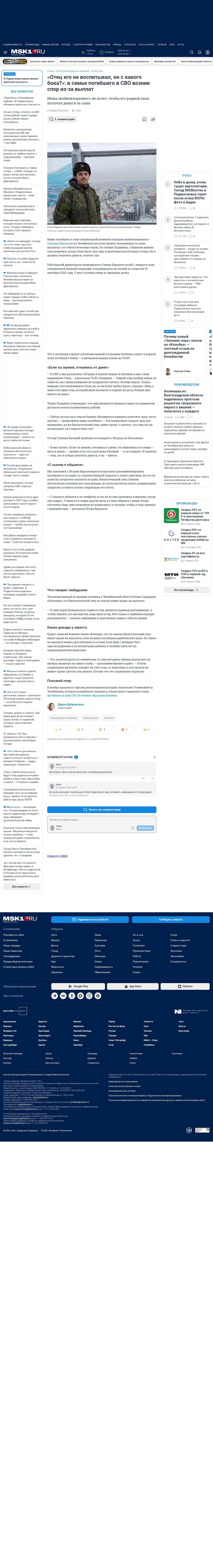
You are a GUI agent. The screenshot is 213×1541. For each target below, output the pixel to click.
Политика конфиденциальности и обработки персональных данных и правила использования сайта (156, 1100)
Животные (57, 966)
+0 (143, 778)
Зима (98, 934)
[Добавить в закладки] (144, 119)
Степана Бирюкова (60, 243)
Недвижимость (12, 45)
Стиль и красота (180, 940)
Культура (100, 945)
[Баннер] (15, 61)
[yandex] (98, 995)
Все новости (22, 91)
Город (54, 950)
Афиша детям (50, 45)
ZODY (172, 45)
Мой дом (100, 956)
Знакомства (102, 45)
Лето (98, 950)
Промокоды (32, 45)
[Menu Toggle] (5, 52)
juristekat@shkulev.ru (79, 1102)
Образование (102, 972)
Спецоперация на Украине (63, 718)
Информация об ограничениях (123, 1081)
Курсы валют (147, 45)
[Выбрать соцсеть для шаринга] (153, 119)
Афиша (117, 45)
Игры (181, 45)
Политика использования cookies (124, 1086)
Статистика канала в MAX (18, 966)
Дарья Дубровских (71, 704)
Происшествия (141, 950)
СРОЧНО (9, 74)
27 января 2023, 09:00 (57, 111)
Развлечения (140, 961)
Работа (137, 956)
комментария (65, 119)
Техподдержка (11, 956)
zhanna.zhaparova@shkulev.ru (17, 1118)
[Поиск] (192, 52)
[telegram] (54, 995)
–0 (152, 778)
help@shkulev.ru (25, 1104)
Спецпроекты (178, 961)
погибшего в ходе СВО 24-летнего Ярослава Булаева (82, 695)
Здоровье (57, 972)
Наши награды (12, 945)
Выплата (109, 718)
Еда (53, 961)
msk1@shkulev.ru (40, 1097)
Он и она (138, 934)
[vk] (63, 995)
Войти (59, 829)
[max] (80, 995)
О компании (10, 940)
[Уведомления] (200, 52)
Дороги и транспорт (63, 956)
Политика (138, 945)
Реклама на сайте (13, 934)
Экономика (177, 956)
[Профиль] (208, 52)
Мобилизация (91, 718)
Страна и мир (178, 945)
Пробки (162, 45)
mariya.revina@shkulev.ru (26, 1109)
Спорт (173, 934)
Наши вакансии (12, 950)
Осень (136, 940)
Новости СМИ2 (57, 856)
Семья (136, 972)
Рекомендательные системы (122, 1091)
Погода (66, 45)
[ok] (72, 995)
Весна (54, 945)
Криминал (101, 940)
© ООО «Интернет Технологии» (56, 1130)
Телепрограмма (83, 45)
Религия (137, 966)
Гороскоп (130, 45)
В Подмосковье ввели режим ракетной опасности (21, 80)
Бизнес (55, 940)
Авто (54, 934)
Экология (176, 950)
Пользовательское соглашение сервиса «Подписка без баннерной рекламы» (145, 1095)
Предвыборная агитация (17, 961)
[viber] (89, 995)
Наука (98, 961)
